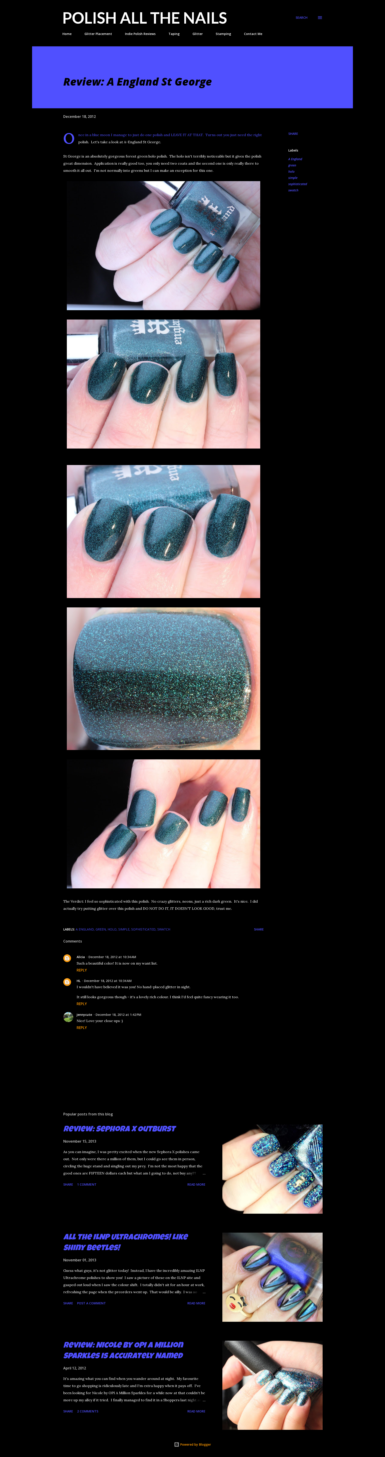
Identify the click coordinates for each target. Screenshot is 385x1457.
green (292, 165)
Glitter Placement (98, 34)
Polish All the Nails (144, 17)
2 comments (87, 1411)
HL (78, 981)
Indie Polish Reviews (140, 34)
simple (292, 178)
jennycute (84, 1014)
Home (67, 34)
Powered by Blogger (195, 1444)
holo (291, 171)
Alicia (81, 957)
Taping (174, 34)
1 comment (86, 1184)
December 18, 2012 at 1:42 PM (118, 1014)
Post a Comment (91, 1303)
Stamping (223, 34)
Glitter (197, 34)
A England (295, 159)
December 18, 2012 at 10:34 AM (112, 957)
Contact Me (253, 34)
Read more (196, 1184)
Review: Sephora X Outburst (119, 1130)
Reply (82, 970)
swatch (293, 190)
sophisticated (297, 184)
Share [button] (293, 133)
